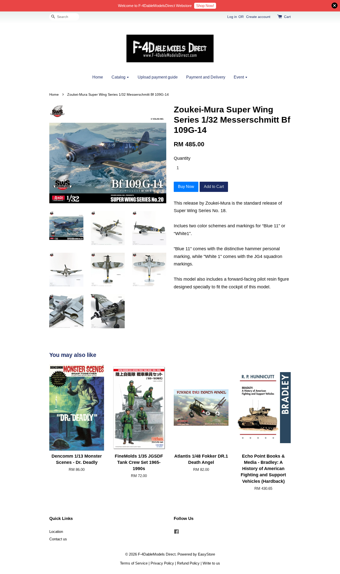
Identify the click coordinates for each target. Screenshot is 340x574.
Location (56, 531)
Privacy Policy (162, 563)
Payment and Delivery (205, 77)
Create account (258, 17)
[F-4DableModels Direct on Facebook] (176, 532)
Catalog (119, 77)
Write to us (211, 563)
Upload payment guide (158, 77)
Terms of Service (134, 563)
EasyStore (206, 554)
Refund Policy (188, 563)
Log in (232, 17)
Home (97, 77)
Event (239, 77)
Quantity (182, 158)
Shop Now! (205, 5)
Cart (287, 17)
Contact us (58, 539)
